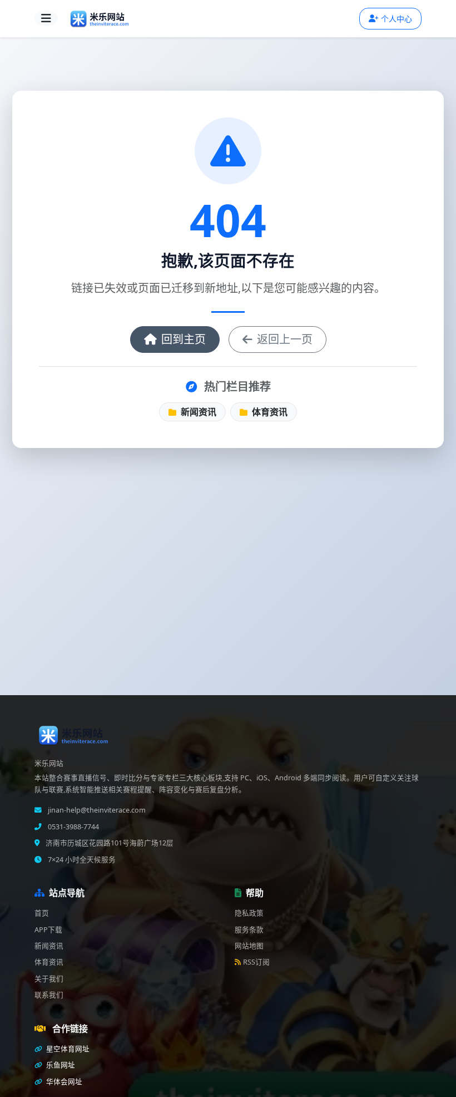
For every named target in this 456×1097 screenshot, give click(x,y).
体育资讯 (269, 412)
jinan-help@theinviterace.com (96, 810)
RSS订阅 (256, 962)
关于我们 (48, 978)
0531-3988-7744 (72, 827)
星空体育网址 (67, 1049)
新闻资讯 (197, 412)
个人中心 (396, 18)
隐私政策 (249, 913)
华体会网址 (63, 1081)
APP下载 (48, 929)
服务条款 (249, 929)
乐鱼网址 (59, 1065)
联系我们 (48, 995)
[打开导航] (46, 18)
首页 (41, 913)
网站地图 (249, 946)
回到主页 (183, 339)
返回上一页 (285, 339)
